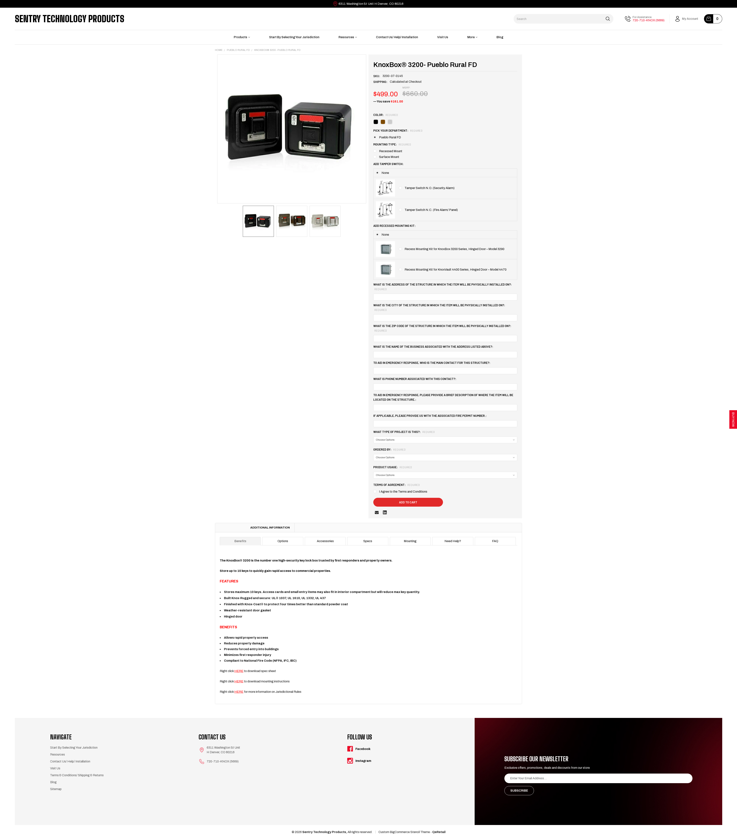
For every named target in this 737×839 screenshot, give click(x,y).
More (471, 37)
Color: (385, 114)
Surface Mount (389, 157)
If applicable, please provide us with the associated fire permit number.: (430, 415)
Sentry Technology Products (69, 18)
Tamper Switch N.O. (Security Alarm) (429, 188)
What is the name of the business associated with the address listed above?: (433, 346)
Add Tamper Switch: (388, 164)
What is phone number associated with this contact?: (414, 379)
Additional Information (270, 527)
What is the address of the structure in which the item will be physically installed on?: (442, 286)
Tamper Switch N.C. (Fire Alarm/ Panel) (431, 209)
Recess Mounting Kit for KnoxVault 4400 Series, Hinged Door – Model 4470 (455, 269)
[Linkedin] (384, 512)
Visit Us (442, 37)
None (385, 172)
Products (240, 37)
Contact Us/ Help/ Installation (397, 37)
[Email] (376, 512)
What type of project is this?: (404, 432)
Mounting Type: (392, 144)
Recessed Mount (390, 151)
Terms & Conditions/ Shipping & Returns (77, 775)
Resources (346, 37)
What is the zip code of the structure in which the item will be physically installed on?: (442, 328)
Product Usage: (392, 467)
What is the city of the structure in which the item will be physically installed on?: (439, 307)
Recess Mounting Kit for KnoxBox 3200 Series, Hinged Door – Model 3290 (454, 249)
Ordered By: (389, 449)
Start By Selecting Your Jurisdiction (294, 37)
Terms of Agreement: (396, 484)
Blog (500, 37)
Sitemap (56, 789)
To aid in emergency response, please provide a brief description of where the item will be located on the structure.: (443, 397)
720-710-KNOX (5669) (648, 20)
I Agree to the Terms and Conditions (403, 491)
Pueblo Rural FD (390, 137)
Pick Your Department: (397, 130)
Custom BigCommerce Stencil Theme (404, 832)
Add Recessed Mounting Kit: (394, 225)
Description (230, 527)
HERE (238, 671)
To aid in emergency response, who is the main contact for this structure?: (431, 362)
